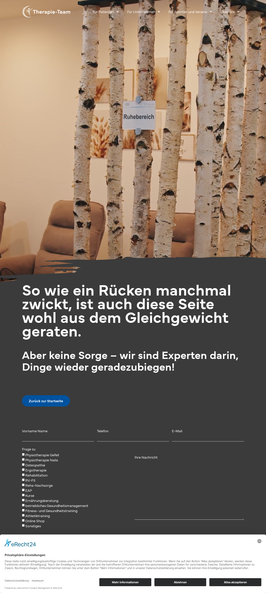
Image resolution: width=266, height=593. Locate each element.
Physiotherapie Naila (41, 459)
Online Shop (35, 520)
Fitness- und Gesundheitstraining (51, 510)
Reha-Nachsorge (39, 485)
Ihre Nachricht (146, 457)
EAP (28, 490)
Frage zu (28, 449)
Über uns (227, 11)
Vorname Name (35, 431)
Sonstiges (33, 525)
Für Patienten (103, 11)
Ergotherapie (36, 470)
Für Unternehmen (141, 11)
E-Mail (177, 431)
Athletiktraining (37, 515)
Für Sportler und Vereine (187, 11)
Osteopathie (35, 465)
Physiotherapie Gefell (42, 454)
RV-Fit (30, 480)
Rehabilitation (36, 475)
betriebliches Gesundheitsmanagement (56, 505)
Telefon (102, 431)
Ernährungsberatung (41, 500)
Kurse (29, 495)
